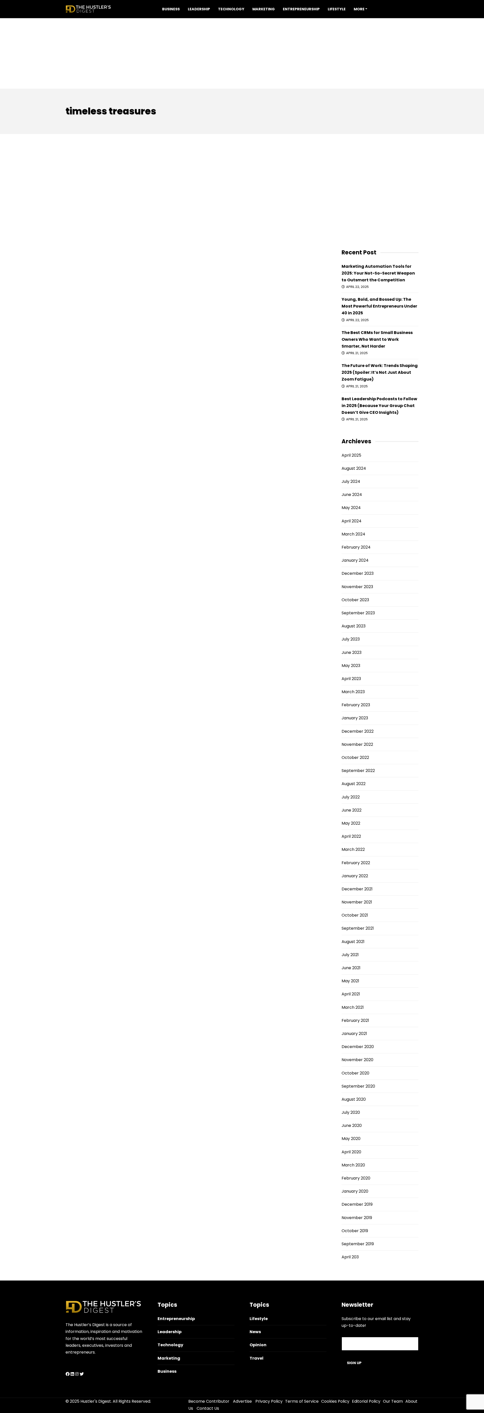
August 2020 (354, 1099)
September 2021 (358, 928)
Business (171, 9)
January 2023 (355, 718)
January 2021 (354, 1033)
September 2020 (358, 1086)
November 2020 (357, 1060)
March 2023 (353, 692)
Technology (231, 9)
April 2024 (351, 521)
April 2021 (351, 994)
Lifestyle (337, 9)
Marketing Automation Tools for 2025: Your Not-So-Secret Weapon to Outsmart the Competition (378, 273)
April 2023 (351, 679)
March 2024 (353, 534)
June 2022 (351, 810)
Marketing (263, 9)
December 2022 (358, 731)
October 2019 (355, 1231)
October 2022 (355, 757)
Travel (256, 1358)
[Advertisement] (242, 53)
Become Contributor (208, 1401)
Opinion (258, 1345)
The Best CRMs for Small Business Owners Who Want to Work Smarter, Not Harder (377, 339)
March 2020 (353, 1165)
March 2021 (353, 1007)
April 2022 (351, 836)
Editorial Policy (366, 1401)
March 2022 (353, 849)
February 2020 (356, 1178)
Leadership (199, 9)
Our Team (393, 1401)
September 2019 (358, 1244)
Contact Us (208, 1408)
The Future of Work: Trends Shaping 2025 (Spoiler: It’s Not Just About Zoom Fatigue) (380, 372)
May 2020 (351, 1138)
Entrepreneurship (301, 9)
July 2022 (351, 797)
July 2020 (351, 1112)
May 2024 (351, 508)
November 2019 (357, 1218)
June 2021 (351, 968)
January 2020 (355, 1191)
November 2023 (357, 587)
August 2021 (353, 942)
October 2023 (355, 600)
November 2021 (357, 902)
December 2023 (358, 573)
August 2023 (354, 626)
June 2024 (352, 494)
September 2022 (358, 770)
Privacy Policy (269, 1401)
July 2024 (351, 481)
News (255, 1332)
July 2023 (351, 639)
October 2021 (355, 915)
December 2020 (358, 1047)
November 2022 (357, 744)
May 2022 (351, 823)
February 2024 (356, 547)
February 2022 (356, 863)
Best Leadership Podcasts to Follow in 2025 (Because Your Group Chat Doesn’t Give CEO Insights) (379, 405)
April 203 (350, 1257)
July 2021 (350, 955)
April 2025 (351, 455)
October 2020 (355, 1073)
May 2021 (350, 981)
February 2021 (355, 1020)
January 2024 (355, 560)
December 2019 (357, 1204)
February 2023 (356, 705)
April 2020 (351, 1152)
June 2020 (352, 1125)
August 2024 (354, 468)
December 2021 (357, 889)
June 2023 (351, 652)
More (359, 9)
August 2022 (354, 784)
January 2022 (355, 876)
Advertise (242, 1401)
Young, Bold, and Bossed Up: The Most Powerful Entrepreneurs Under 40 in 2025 (379, 306)
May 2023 (351, 665)
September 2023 (358, 613)
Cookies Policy (335, 1401)
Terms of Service (302, 1401)
